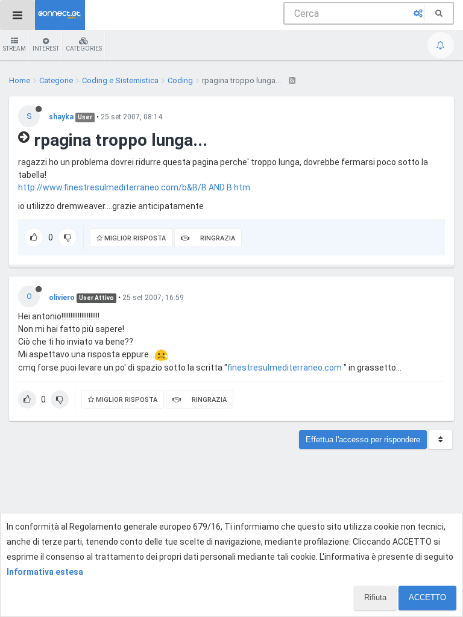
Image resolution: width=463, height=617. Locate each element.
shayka (61, 117)
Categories (84, 48)
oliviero (62, 297)
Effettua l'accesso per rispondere (363, 439)
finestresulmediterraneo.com (284, 367)
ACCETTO (427, 597)
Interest (46, 48)
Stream (14, 48)
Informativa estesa (45, 572)
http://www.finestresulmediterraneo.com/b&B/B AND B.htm (134, 187)
